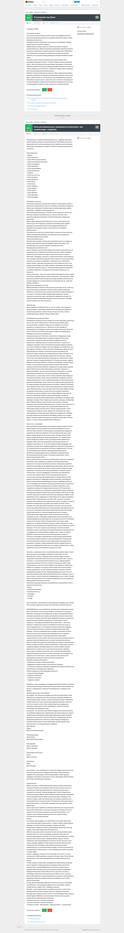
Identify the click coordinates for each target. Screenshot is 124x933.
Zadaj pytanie (95, 5)
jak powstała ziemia (89, 34)
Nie (50, 90)
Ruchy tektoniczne (35, 919)
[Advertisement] (88, 149)
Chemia (45, 5)
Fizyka (40, 5)
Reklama (42, 929)
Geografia (57, 5)
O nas (25, 929)
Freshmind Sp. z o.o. (96, 929)
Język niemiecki (73, 5)
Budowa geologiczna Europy (38, 922)
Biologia (51, 5)
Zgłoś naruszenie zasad (53, 929)
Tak (44, 90)
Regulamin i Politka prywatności (33, 929)
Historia (35, 5)
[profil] (97, 2)
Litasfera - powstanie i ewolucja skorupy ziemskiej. (43, 103)
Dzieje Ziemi (34, 109)
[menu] (37, 2)
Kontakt (46, 929)
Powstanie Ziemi (81, 34)
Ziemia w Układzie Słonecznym (39, 106)
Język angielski (64, 5)
